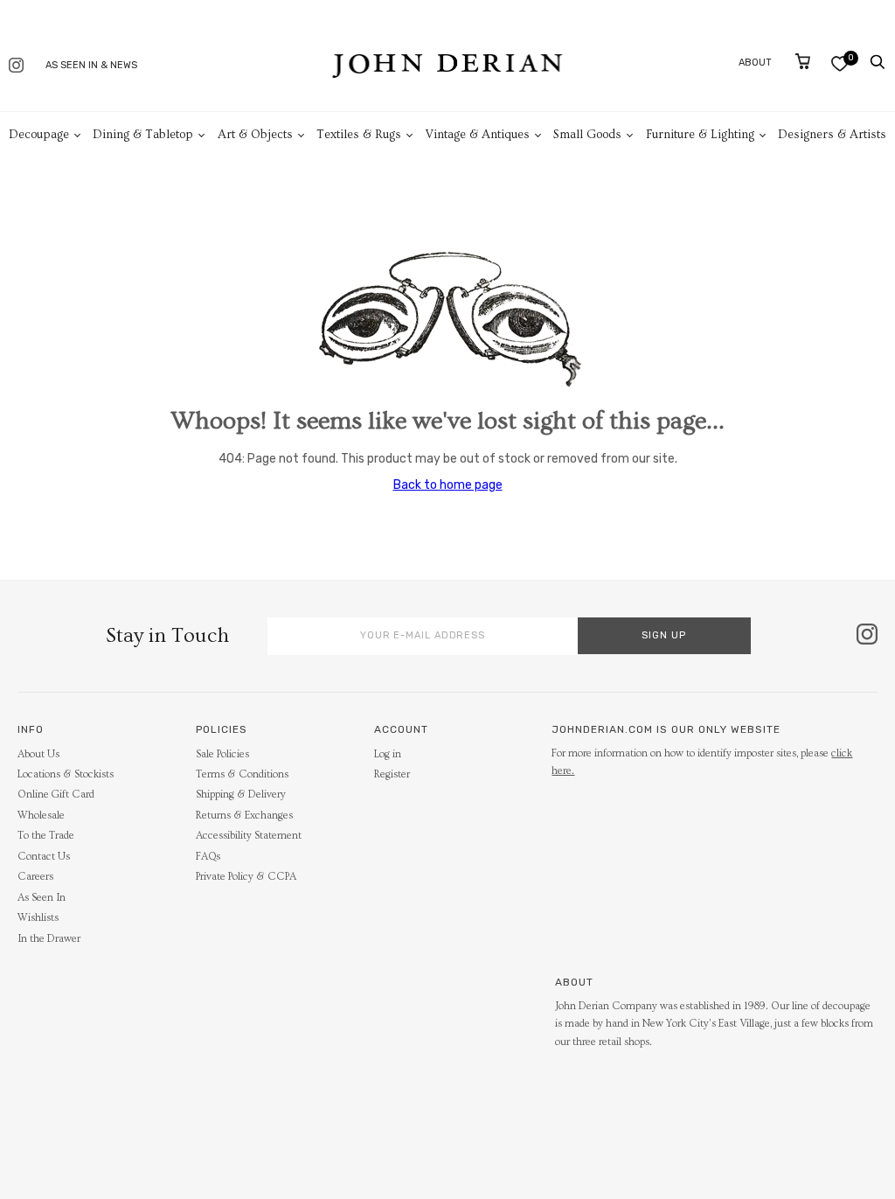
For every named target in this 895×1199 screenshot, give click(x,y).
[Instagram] (16, 67)
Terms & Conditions (242, 774)
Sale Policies (222, 754)
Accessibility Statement (249, 835)
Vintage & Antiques (478, 135)
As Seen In (41, 897)
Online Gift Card (55, 794)
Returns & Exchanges (244, 815)
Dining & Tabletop (143, 135)
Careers (35, 876)
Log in (387, 754)
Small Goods (587, 135)
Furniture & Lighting (700, 135)
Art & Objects (255, 135)
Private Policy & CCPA (246, 876)
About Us (38, 754)
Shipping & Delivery (241, 794)
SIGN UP (664, 635)
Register (392, 774)
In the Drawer (48, 939)
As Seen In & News (91, 65)
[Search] (877, 62)
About (755, 62)
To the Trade (45, 835)
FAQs (208, 856)
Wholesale (41, 815)
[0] (839, 63)
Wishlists (38, 918)
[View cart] (802, 61)
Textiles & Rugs (358, 135)
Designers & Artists (832, 135)
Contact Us (43, 856)
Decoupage (39, 135)
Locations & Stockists (65, 774)
